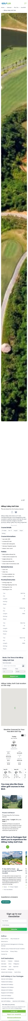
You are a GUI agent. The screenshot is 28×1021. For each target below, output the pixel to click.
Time (16, 668)
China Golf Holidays (6, 995)
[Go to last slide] (4, 258)
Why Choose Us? (15, 939)
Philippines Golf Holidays (7, 987)
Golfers (5, 668)
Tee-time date (7, 663)
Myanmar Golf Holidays (19, 1001)
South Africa (17, 972)
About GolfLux (4, 939)
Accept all (14, 1011)
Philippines (16, 964)
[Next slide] (24, 258)
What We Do (4, 941)
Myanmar (15, 966)
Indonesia (3, 964)
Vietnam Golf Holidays (7, 979)
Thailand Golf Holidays (6, 982)
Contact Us (4, 954)
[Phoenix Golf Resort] (12, 802)
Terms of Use (4, 951)
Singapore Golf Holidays (7, 993)
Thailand (10, 961)
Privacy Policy (13, 951)
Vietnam (9, 7)
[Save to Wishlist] (16, 512)
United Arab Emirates (6, 972)
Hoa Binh (23, 7)
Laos (10, 966)
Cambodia (4, 966)
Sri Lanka (3, 969)
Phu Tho (16, 7)
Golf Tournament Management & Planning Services (12, 945)
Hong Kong (11, 969)
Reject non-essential (14, 1014)
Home (2, 7)
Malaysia (16, 961)
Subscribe (14, 929)
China (9, 964)
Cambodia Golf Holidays (7, 998)
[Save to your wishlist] (20, 796)
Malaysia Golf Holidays (7, 990)
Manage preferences (14, 1017)
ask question (6, 902)
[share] (12, 512)
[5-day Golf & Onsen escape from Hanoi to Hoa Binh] (12, 858)
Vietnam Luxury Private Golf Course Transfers (13, 948)
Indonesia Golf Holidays (7, 984)
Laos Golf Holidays (5, 1001)
